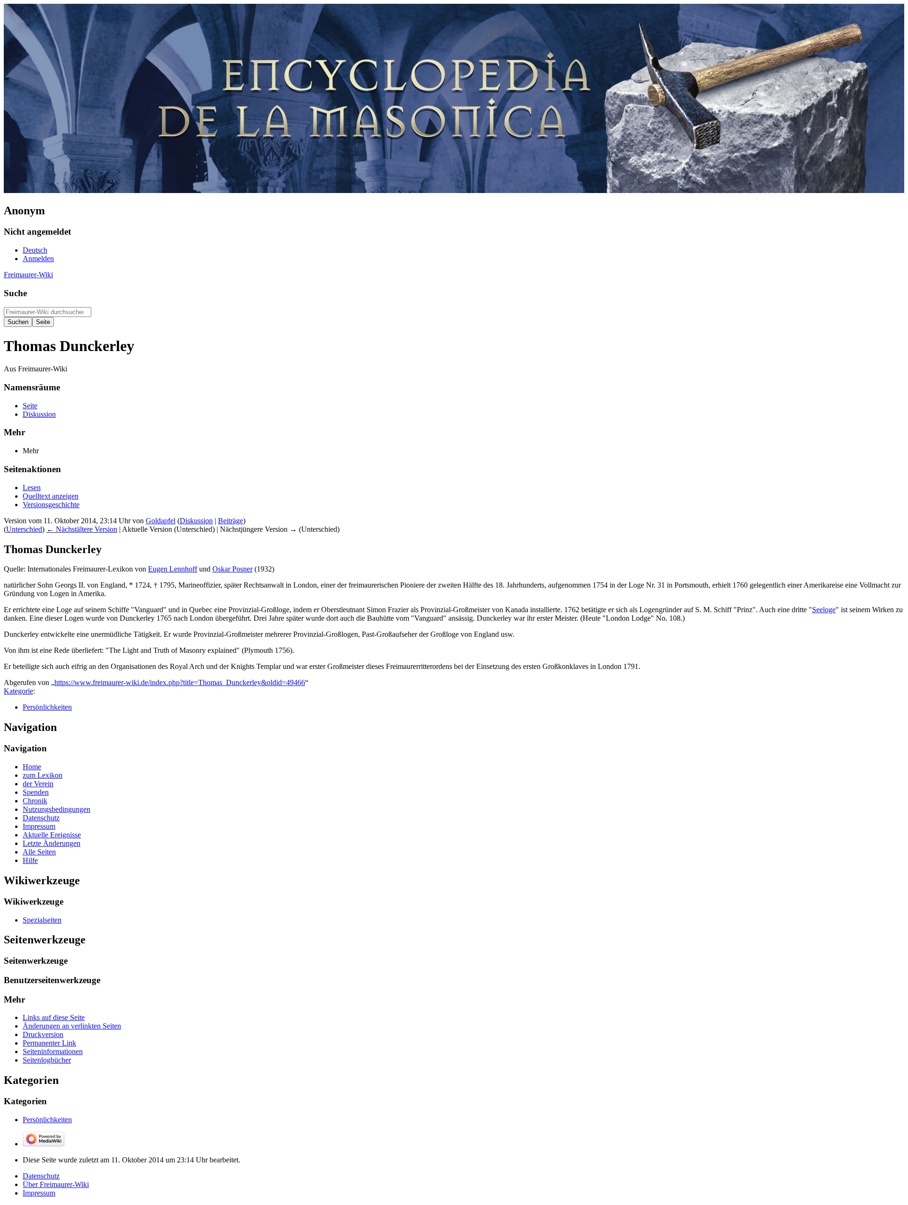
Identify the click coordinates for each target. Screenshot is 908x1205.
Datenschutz (41, 1176)
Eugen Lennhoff (172, 569)
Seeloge (824, 610)
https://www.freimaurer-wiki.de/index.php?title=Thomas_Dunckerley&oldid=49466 (179, 682)
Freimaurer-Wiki (28, 275)
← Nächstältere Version (81, 529)
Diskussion (196, 521)
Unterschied (24, 529)
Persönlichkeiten (47, 707)
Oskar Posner (232, 569)
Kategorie (18, 691)
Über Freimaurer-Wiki (56, 1184)
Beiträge (230, 521)
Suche (15, 293)
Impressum (39, 1193)
